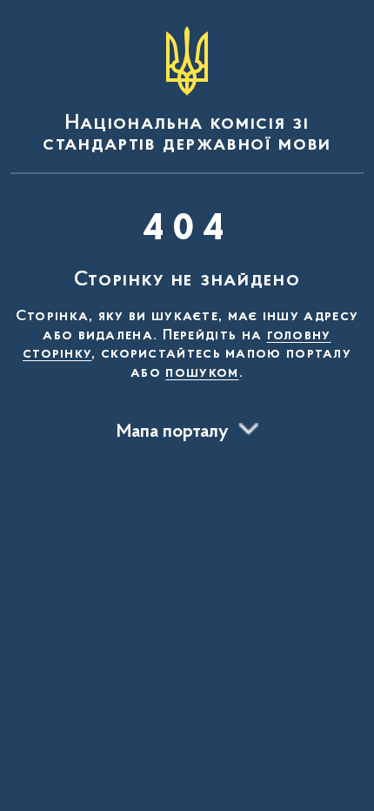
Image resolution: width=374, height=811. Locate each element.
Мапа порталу (173, 432)
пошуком (201, 373)
